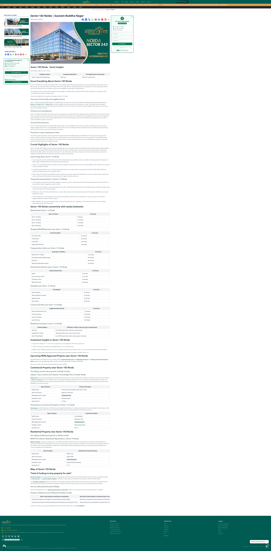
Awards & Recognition (223, 525)
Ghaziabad (166, 529)
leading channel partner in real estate (58, 489)
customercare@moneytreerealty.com (10, 530)
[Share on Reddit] (23, 54)
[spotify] (18, 536)
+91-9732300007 (7, 528)
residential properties (82, 359)
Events (219, 529)
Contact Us (220, 533)
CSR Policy (262, 546)
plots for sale (36, 478)
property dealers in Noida (49, 478)
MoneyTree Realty (35, 477)
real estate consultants (39, 481)
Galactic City (33, 377)
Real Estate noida (101, 9)
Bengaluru (166, 535)
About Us (143, 1)
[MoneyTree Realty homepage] (86, 1)
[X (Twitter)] (6, 536)
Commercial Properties (115, 529)
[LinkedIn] (15, 536)
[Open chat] (267, 546)
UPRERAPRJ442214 (72, 459)
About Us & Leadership (223, 523)
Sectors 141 (33, 104)
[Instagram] (9, 536)
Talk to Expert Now (17, 81)
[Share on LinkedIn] (8, 54)
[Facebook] (3, 536)
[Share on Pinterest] (21, 54)
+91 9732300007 (80, 505)
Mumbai (166, 531)
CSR (122, 1)
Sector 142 (40, 104)
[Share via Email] (16, 54)
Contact (137, 1)
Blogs (126, 1)
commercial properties (68, 359)
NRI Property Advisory (115, 533)
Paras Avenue (34, 408)
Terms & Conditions (253, 546)
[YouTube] (12, 536)
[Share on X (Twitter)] (11, 54)
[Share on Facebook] (5, 54)
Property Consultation (115, 523)
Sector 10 (34, 379)
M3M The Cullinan (35, 442)
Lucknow (166, 527)
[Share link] (26, 54)
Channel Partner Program (115, 531)
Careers (132, 1)
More (148, 1)
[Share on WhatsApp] (13, 54)
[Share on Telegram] (18, 54)
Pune (165, 533)
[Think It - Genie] (4, 546)
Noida (165, 523)
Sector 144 (49, 104)
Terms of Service (23, 75)
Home (94, 9)
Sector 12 (40, 379)
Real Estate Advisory (114, 525)
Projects (116, 1)
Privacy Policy (18, 75)
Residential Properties (115, 527)
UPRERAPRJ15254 (66, 395)
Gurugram (166, 525)
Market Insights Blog (222, 527)
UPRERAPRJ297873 (79, 422)
